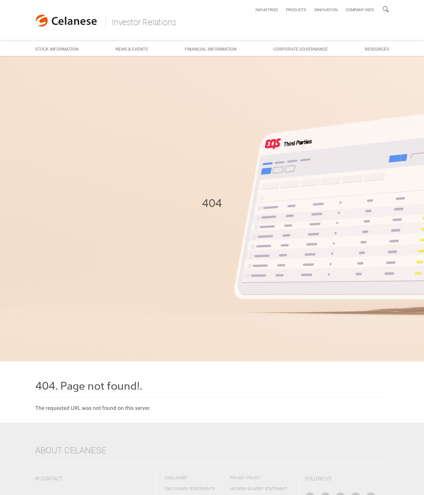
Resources (377, 49)
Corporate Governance (300, 49)
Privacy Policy (245, 477)
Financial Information (211, 49)
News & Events (131, 49)
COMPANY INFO (359, 9)
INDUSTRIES (266, 9)
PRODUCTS (296, 9)
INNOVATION (326, 9)
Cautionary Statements (190, 488)
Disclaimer (176, 477)
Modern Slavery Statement (258, 488)
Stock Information (57, 49)
